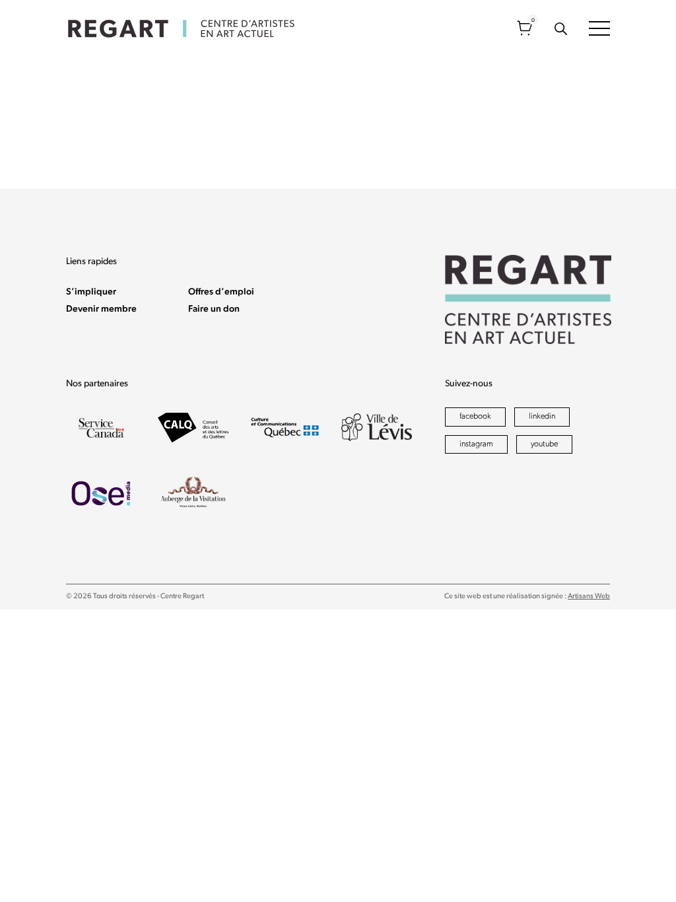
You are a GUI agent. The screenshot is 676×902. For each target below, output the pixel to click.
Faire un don (214, 309)
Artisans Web (589, 596)
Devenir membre (101, 309)
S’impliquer (91, 292)
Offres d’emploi (221, 292)
